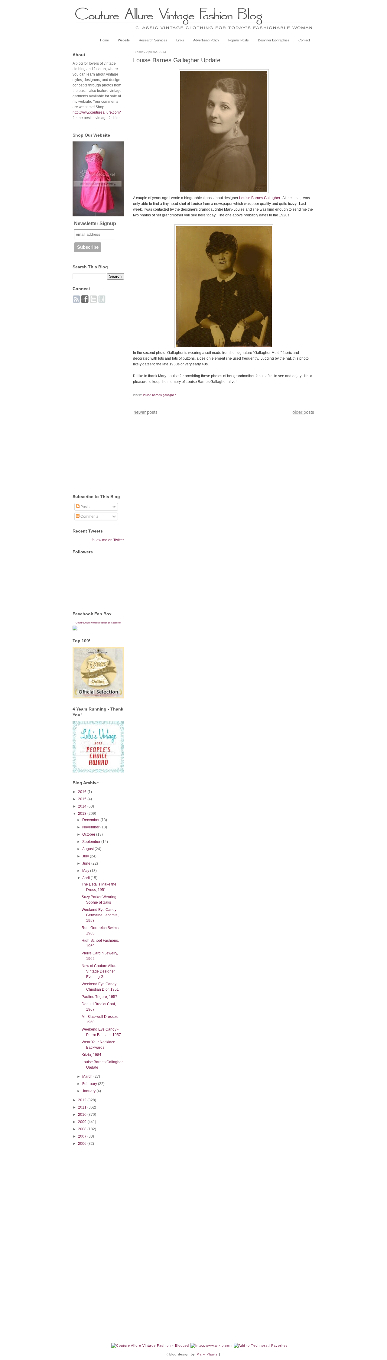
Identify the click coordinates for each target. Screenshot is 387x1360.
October (89, 834)
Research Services (153, 40)
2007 (82, 1136)
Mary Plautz (207, 1354)
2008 (82, 1129)
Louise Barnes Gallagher (259, 198)
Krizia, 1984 (91, 1055)
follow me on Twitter (108, 540)
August (88, 849)
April (86, 878)
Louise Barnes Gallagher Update (176, 60)
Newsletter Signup (95, 223)
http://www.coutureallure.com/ (97, 112)
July (86, 856)
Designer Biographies (273, 40)
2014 (82, 806)
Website (124, 40)
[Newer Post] (145, 414)
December (91, 820)
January (89, 1091)
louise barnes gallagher (159, 395)
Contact (304, 40)
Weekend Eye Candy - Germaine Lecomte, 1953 (100, 915)
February (90, 1084)
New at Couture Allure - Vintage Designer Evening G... (101, 971)
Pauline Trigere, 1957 (99, 997)
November (91, 827)
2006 (82, 1143)
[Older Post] (303, 414)
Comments (89, 516)
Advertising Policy (206, 40)
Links (180, 40)
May (86, 871)
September (91, 842)
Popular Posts (238, 40)
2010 (82, 1114)
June (86, 863)
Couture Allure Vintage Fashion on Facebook (98, 622)
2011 (82, 1107)
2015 (82, 799)
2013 (82, 813)
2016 (82, 792)
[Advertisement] (97, 395)
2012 (82, 1100)
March (87, 1076)
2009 (82, 1122)
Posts (84, 507)
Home (104, 40)
